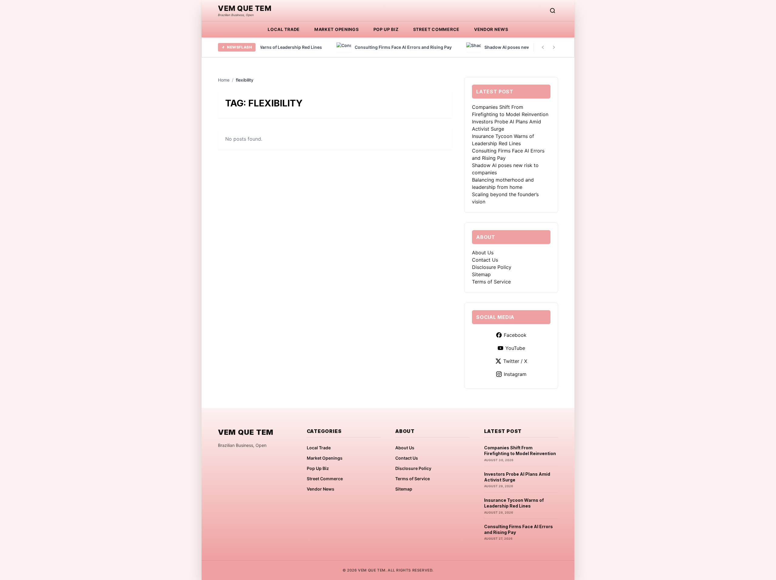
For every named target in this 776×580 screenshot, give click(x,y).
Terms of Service (491, 282)
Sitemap (481, 274)
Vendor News (491, 29)
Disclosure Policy (491, 267)
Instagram (515, 374)
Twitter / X (515, 361)
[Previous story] (543, 47)
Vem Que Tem (245, 8)
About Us (482, 253)
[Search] (552, 10)
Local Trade (284, 29)
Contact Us (485, 260)
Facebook (515, 335)
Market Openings (336, 29)
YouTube (515, 348)
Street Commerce (436, 29)
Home (223, 79)
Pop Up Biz (386, 29)
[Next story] (554, 47)
